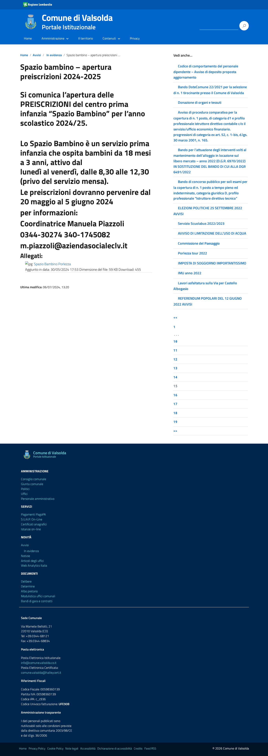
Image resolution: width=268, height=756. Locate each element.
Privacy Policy (37, 748)
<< (175, 317)
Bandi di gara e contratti (36, 601)
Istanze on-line (31, 529)
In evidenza (54, 55)
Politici (25, 488)
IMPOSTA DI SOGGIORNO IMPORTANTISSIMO (212, 263)
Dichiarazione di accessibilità (114, 748)
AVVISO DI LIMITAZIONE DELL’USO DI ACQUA (212, 233)
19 (175, 422)
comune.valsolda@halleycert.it (41, 672)
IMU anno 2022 (189, 273)
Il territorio (85, 38)
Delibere (26, 581)
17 (175, 404)
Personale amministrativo (37, 498)
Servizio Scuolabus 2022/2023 (201, 223)
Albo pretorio (29, 591)
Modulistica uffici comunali (38, 596)
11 (175, 350)
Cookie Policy (55, 748)
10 (175, 341)
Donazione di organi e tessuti (199, 102)
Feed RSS (150, 748)
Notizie (25, 555)
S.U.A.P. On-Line (31, 519)
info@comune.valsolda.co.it (39, 662)
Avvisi (37, 55)
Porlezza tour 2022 (192, 253)
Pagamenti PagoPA (33, 514)
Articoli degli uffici (32, 560)
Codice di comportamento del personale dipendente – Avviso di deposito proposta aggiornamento (205, 71)
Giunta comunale (32, 484)
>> (175, 431)
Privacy (135, 38)
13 (175, 368)
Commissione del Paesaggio (199, 243)
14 (175, 377)
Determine (28, 586)
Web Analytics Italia (34, 565)
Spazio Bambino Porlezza (52, 264)
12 (175, 359)
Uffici (24, 493)
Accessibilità (87, 748)
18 (175, 413)
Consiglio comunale (33, 479)
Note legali (71, 748)
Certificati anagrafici (34, 524)
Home (28, 38)
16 (175, 395)
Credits (138, 748)
